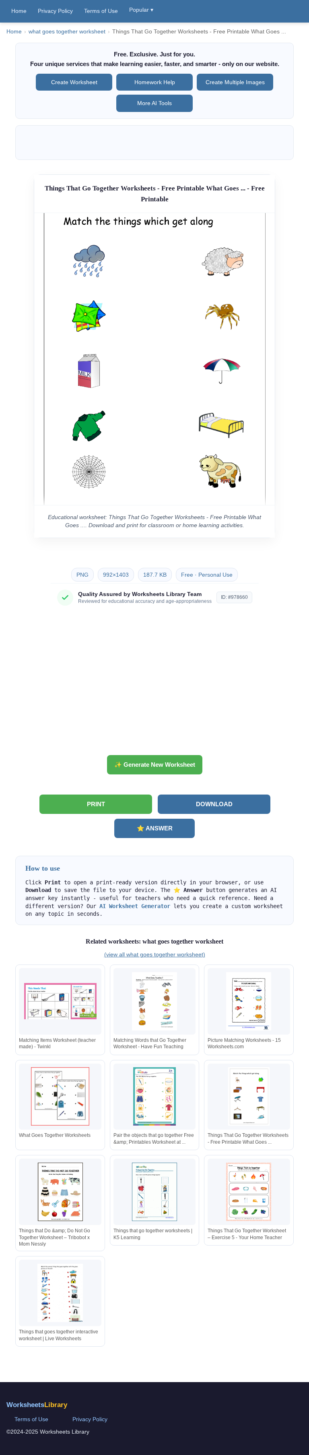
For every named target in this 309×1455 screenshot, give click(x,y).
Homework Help (154, 82)
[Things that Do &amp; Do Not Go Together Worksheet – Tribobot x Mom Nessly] (60, 1192)
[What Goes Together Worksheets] (60, 1096)
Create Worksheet (74, 82)
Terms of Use (101, 11)
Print (96, 804)
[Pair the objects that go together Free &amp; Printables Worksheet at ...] (154, 1096)
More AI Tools (154, 103)
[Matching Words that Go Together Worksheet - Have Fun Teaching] (154, 1001)
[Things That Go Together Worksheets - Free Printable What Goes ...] (248, 1096)
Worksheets (36, 1405)
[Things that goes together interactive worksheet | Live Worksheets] (60, 1293)
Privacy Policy (55, 11)
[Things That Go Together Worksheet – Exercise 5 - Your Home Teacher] (248, 1192)
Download (214, 804)
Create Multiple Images (235, 82)
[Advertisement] (154, 683)
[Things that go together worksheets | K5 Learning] (154, 1192)
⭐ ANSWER (155, 828)
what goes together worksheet (67, 32)
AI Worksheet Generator (134, 906)
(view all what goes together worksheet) (154, 954)
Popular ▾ (141, 9)
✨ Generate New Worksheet (154, 764)
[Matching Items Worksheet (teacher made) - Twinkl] (60, 1001)
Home (19, 11)
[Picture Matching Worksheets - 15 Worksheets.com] (248, 1001)
